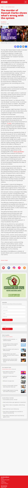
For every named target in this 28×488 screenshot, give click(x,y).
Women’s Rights (4, 260)
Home (2, 7)
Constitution (3, 482)
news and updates (9, 336)
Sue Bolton (3, 22)
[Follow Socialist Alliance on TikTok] (19, 267)
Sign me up (7, 319)
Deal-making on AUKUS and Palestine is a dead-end (9, 372)
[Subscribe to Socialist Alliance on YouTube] (3, 267)
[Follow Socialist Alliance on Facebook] (8, 267)
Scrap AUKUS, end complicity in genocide (10, 377)
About (2, 478)
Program (3, 481)
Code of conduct (4, 483)
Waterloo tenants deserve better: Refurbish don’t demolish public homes (10, 360)
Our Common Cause (10, 7)
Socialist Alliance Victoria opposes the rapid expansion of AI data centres (10, 345)
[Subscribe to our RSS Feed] (24, 267)
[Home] (4, 2)
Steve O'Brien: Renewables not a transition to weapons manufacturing (13, 412)
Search (8, 329)
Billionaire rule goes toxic (8, 381)
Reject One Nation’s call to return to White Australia (11, 350)
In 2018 (9, 123)
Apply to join (3, 487)
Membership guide (5, 479)
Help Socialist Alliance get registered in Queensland (14, 402)
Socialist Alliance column (6, 369)
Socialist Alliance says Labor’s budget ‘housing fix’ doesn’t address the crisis (11, 355)
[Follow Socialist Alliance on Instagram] (14, 267)
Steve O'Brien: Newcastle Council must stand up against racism (13, 416)
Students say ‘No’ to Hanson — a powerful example (10, 340)
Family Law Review (18, 151)
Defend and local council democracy (11, 409)
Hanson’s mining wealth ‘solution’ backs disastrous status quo (10, 386)
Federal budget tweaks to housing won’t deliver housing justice (10, 391)
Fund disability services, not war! (10, 399)
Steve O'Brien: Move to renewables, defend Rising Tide (14, 405)
